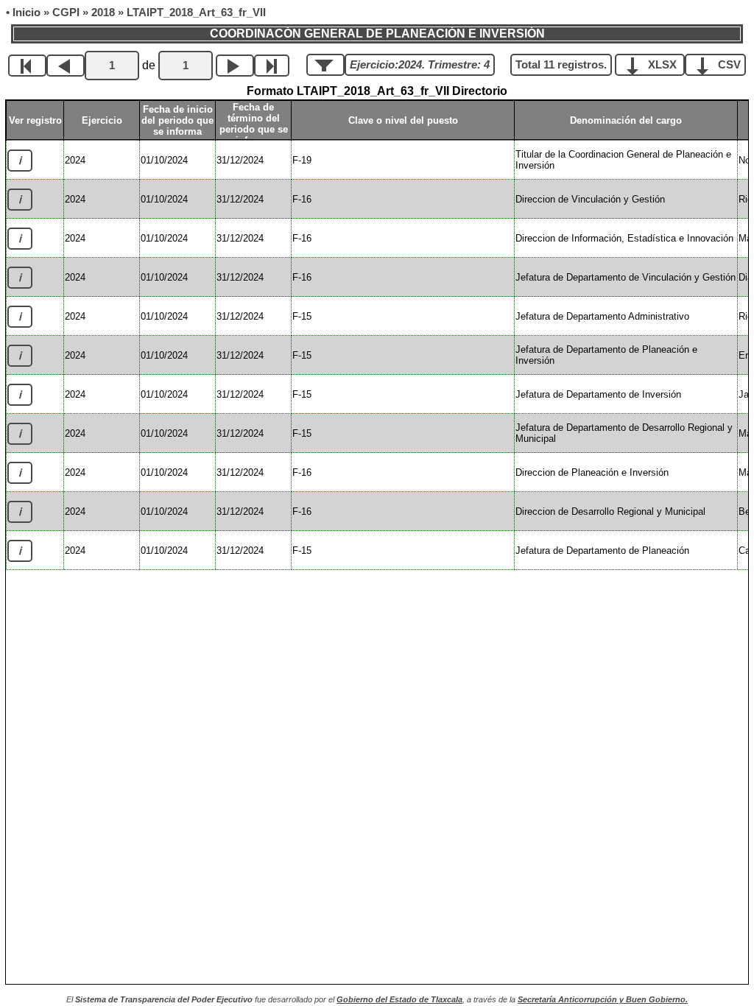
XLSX (662, 65)
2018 (103, 12)
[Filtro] (325, 65)
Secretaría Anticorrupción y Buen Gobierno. (603, 999)
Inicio (26, 12)
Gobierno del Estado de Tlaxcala (399, 999)
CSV (728, 65)
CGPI (66, 12)
